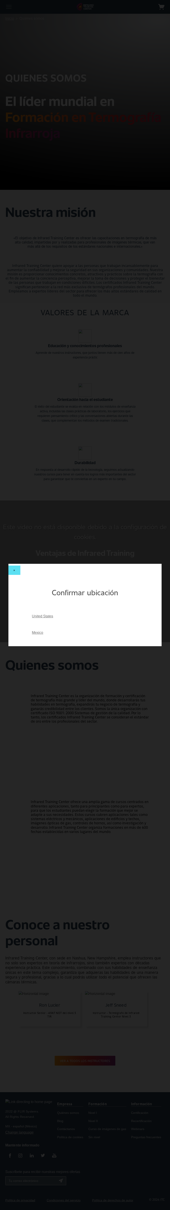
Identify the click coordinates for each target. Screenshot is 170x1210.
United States (42, 616)
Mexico (37, 632)
